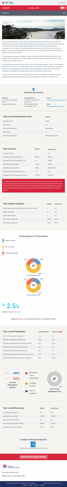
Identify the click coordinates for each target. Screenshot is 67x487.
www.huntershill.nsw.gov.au (55, 106)
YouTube (36, 485)
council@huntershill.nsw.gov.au (56, 100)
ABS (20, 319)
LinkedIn (42, 485)
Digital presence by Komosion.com (52, 483)
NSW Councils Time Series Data (13, 476)
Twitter (31, 485)
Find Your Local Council (10, 472)
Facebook (25, 485)
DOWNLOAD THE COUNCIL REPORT (33, 457)
